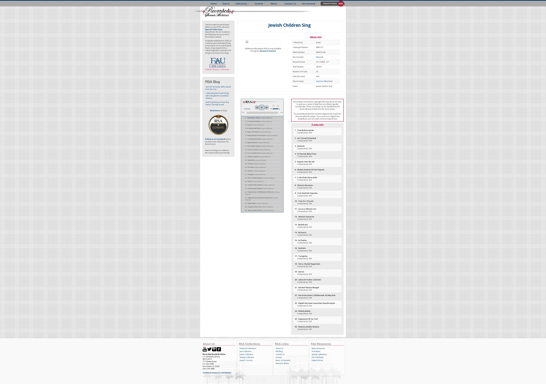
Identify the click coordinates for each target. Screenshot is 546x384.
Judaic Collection (246, 354)
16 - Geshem (255, 171)
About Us (279, 348)
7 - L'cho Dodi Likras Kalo (259, 139)
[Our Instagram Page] (214, 349)
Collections (241, 3)
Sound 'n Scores (246, 360)
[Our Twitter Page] (209, 349)
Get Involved (309, 3)
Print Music (316, 351)
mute (271, 109)
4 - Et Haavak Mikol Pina (258, 128)
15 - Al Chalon (255, 167)
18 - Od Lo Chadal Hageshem (260, 178)
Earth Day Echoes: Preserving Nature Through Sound (217, 103)
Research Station (330, 3)
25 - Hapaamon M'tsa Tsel (259, 207)
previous (257, 107)
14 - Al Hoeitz (255, 163)
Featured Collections (248, 348)
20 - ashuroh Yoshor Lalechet (260, 185)
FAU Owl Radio (318, 357)
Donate (279, 357)
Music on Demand (283, 360)
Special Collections (319, 354)
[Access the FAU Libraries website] (218, 63)
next (267, 107)
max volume (279, 109)
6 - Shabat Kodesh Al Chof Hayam (261, 135)
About (273, 3)
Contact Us (290, 3)
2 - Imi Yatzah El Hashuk (258, 121)
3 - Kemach (254, 125)
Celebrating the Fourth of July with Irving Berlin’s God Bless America (217, 95)
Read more (215, 110)
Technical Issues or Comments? (217, 372)
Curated (259, 3)
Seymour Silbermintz (324, 81)
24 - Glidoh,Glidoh (256, 203)
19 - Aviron (254, 181)
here (335, 119)
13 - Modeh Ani (255, 160)
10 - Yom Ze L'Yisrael (257, 149)
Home (214, 3)
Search (226, 3)
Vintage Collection (247, 357)
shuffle (278, 105)
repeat (273, 105)
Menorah (319, 57)
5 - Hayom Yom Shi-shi (258, 132)
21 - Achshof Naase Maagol (259, 188)
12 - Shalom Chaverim (258, 156)
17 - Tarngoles (255, 174)
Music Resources (318, 348)
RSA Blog (279, 351)
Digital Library (317, 360)
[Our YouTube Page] (205, 349)
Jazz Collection (245, 351)
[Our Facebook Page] (219, 349)
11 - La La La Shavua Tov (258, 153)
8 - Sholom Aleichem (257, 142)
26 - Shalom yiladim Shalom (259, 210)
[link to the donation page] (218, 125)
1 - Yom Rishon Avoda (259, 118)
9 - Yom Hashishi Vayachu (259, 146)
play (262, 107)
